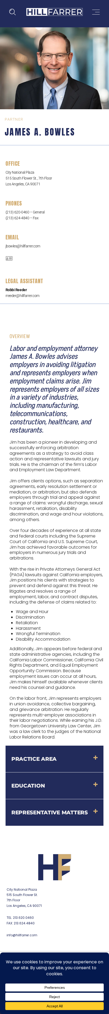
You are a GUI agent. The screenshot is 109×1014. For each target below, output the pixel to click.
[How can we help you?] (12, 12)
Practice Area (34, 759)
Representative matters (49, 812)
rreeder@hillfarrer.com (22, 296)
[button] (55, 759)
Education (28, 786)
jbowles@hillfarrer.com (23, 246)
